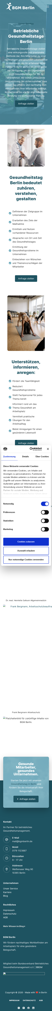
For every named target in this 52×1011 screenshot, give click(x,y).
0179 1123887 (19, 850)
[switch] (45, 512)
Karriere (7, 892)
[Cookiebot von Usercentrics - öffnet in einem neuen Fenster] (31, 449)
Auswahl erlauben (26, 551)
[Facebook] (28, 1008)
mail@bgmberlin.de (22, 841)
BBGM (39, 967)
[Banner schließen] (48, 449)
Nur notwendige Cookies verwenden (26, 559)
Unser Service (10, 888)
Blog (5, 895)
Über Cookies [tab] (42, 456)
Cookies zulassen (26, 541)
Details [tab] (25, 456)
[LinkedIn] (33, 1008)
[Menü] (47, 6)
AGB (5, 917)
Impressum (9, 910)
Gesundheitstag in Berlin (23, 784)
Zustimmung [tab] (9, 456)
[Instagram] (19, 1008)
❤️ (37, 992)
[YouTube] (24, 1008)
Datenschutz (9, 913)
